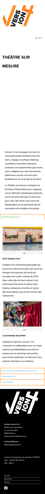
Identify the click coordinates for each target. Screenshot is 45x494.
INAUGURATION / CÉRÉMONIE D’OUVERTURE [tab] (19, 371)
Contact (7, 482)
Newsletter (8, 479)
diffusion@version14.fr (12, 445)
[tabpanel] (22, 294)
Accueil (7, 476)
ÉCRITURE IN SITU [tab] (9, 377)
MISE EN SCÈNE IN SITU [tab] (11, 217)
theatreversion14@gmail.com (15, 436)
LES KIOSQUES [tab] (7, 382)
